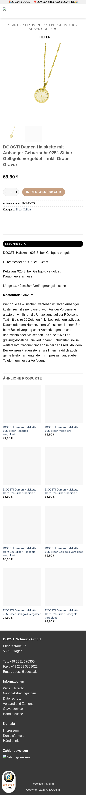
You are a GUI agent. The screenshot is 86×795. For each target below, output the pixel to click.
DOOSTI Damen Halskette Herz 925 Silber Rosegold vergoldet (19, 552)
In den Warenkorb (43, 192)
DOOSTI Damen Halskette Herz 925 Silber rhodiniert (19, 491)
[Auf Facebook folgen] (69, 11)
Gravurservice (13, 708)
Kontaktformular (14, 735)
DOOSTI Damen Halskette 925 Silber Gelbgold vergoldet (64, 550)
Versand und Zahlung (18, 703)
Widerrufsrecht (13, 688)
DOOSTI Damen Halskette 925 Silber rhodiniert (61, 429)
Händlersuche (13, 714)
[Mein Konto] (64, 11)
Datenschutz (12, 698)
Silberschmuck (60, 25)
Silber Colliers (43, 29)
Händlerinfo (11, 740)
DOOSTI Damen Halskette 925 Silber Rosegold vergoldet (19, 431)
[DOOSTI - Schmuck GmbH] (20, 11)
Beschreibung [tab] (15, 243)
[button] (57, 11)
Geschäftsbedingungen (19, 693)
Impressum (11, 730)
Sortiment (32, 25)
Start (13, 25)
